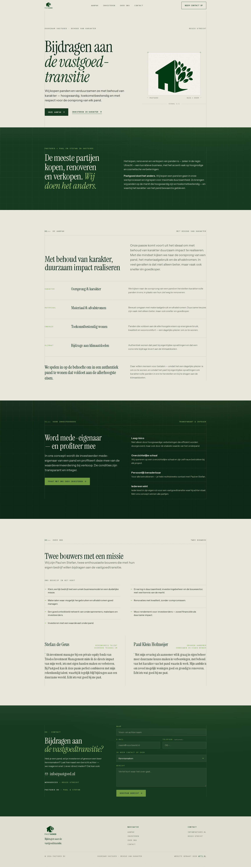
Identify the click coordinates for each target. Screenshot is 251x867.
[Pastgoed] (62, 830)
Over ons (125, 5)
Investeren (109, 5)
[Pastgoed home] (48, 5)
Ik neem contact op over (130, 752)
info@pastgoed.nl (62, 774)
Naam (118, 726)
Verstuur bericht (129, 793)
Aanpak (94, 5)
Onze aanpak (54, 112)
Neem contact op (194, 5)
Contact (138, 5)
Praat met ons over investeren (65, 481)
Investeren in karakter (85, 112)
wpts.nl (202, 856)
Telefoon (173, 739)
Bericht (120, 766)
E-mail (120, 739)
